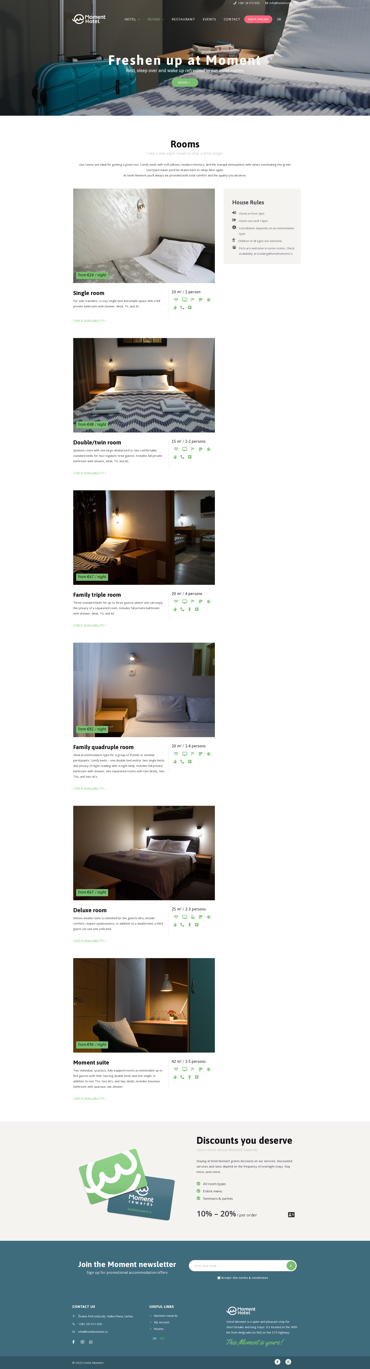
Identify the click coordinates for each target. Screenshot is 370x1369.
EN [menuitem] (162, 1338)
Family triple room (97, 594)
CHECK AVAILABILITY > (89, 321)
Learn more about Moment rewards (227, 1149)
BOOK (183, 82)
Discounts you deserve (244, 1140)
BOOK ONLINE (258, 19)
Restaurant (183, 19)
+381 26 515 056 (248, 3)
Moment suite (91, 1062)
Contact (232, 19)
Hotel (130, 19)
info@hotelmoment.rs (284, 3)
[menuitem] (278, 19)
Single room (88, 293)
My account (161, 1322)
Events (209, 19)
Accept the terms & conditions (244, 1278)
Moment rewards (166, 1316)
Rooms (154, 19)
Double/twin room (97, 442)
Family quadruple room (103, 747)
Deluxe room (90, 910)
